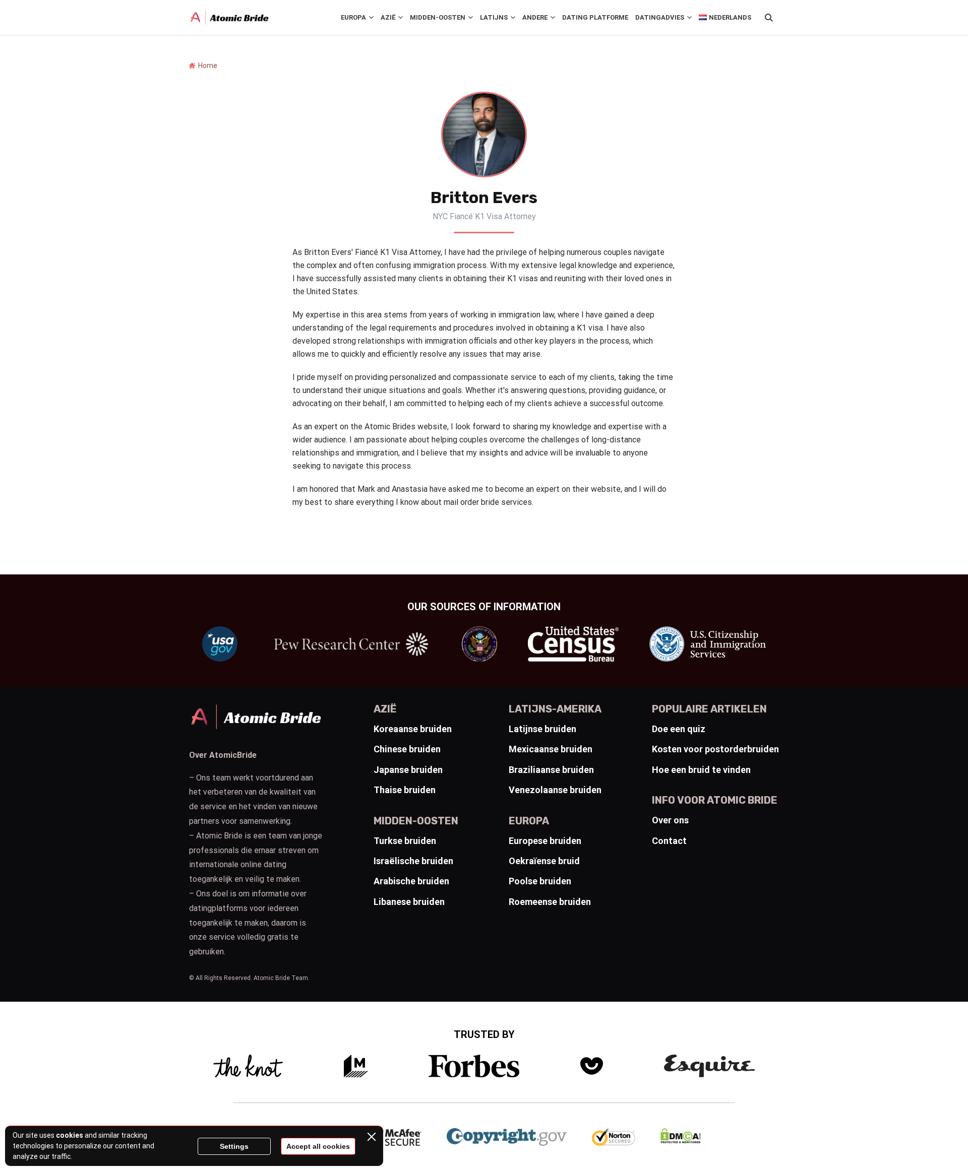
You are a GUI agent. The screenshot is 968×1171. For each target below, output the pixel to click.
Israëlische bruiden (413, 861)
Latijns (494, 17)
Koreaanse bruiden (413, 729)
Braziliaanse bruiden (551, 769)
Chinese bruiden (407, 749)
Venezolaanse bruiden (555, 790)
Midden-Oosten (437, 17)
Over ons (670, 820)
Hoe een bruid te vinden (701, 769)
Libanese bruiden (409, 901)
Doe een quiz (678, 729)
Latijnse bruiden (542, 729)
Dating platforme (595, 17)
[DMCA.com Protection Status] (680, 1140)
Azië (388, 17)
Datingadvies (659, 17)
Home (207, 65)
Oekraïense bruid (544, 861)
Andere (535, 17)
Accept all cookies (318, 1146)
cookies (69, 1135)
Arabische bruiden (411, 881)
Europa (353, 17)
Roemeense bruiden (550, 901)
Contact (669, 840)
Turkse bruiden (405, 840)
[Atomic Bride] (229, 18)
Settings (234, 1146)
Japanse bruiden (408, 769)
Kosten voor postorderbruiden (715, 749)
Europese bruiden (545, 840)
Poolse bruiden (540, 881)
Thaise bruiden (405, 790)
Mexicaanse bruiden (550, 749)
